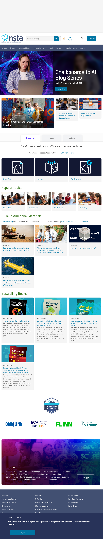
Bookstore (12, 48)
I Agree (23, 532)
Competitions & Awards (71, 48)
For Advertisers (73, 502)
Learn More (61, 89)
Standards (59, 48)
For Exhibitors (72, 506)
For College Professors (75, 499)
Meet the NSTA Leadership (43, 502)
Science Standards (8, 509)
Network (73, 138)
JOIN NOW (85, 477)
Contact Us (38, 499)
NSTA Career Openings (42, 506)
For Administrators (74, 495)
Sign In (82, 38)
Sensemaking (7, 221)
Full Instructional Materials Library (75, 221)
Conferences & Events (24, 48)
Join (90, 38)
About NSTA (38, 495)
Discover (30, 138)
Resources (4, 48)
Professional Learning (38, 48)
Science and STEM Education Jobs (46, 509)
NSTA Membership (67, 153)
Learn (51, 138)
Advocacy (82, 48)
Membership (50, 48)
